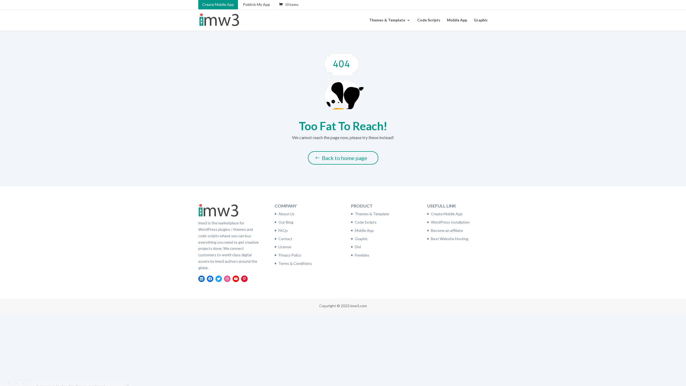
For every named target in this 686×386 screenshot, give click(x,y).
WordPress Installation (450, 222)
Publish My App (256, 4)
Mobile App (457, 20)
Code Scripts (428, 20)
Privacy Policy (289, 255)
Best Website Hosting (449, 238)
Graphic (481, 20)
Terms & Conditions (295, 263)
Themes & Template (387, 20)
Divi (358, 246)
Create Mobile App (218, 4)
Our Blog (285, 222)
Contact (285, 238)
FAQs (283, 230)
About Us (286, 213)
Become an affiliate (447, 230)
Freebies (362, 255)
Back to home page (344, 158)
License (284, 246)
